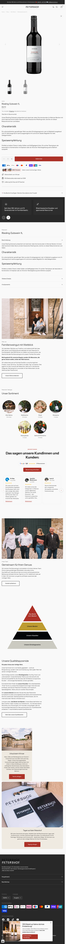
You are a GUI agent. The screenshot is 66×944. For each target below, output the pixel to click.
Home (3, 13)
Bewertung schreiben (32, 469)
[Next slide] (8, 218)
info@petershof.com (53, 2)
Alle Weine (13, 13)
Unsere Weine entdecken (12, 375)
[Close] (51, 922)
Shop (7, 13)
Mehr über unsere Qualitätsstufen (14, 714)
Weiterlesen (8, 501)
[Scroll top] (62, 942)
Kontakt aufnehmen (10, 583)
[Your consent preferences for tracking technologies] (2, 941)
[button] (2, 7)
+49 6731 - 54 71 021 (41, 2)
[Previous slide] (4, 218)
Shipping (11, 111)
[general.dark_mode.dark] (53, 7)
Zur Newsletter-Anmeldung (27, 936)
